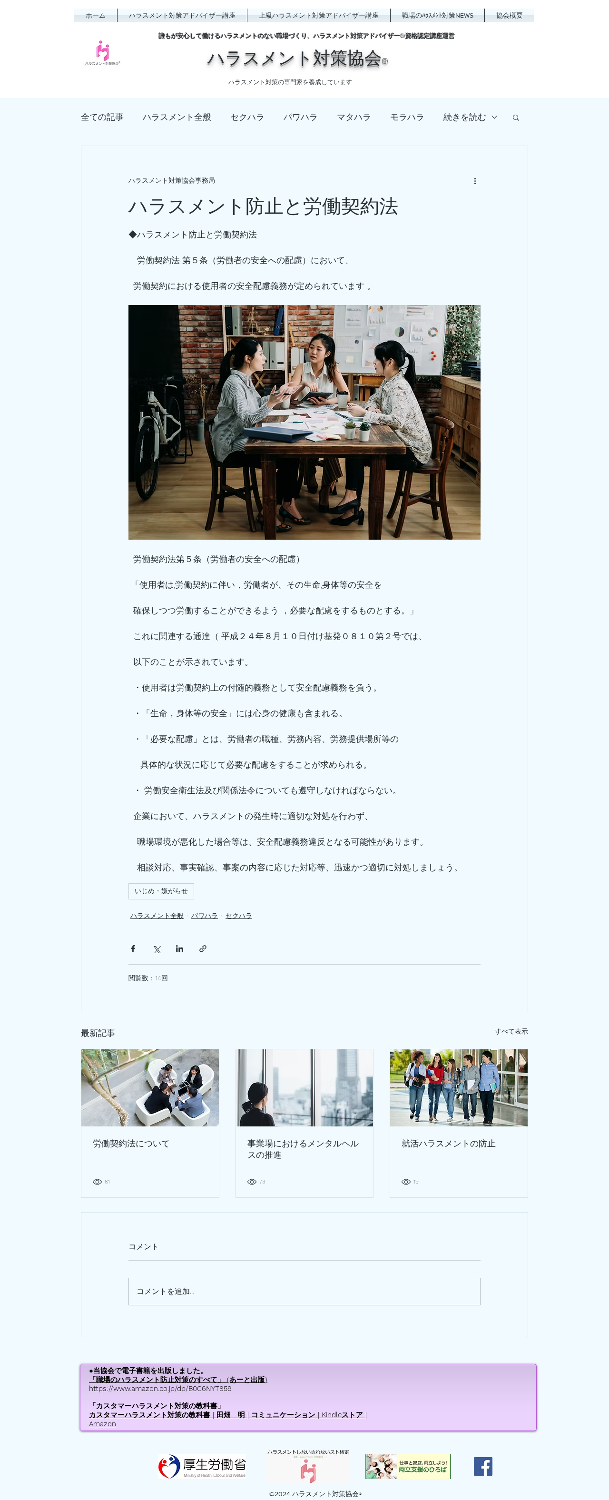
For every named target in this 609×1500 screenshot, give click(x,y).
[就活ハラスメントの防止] (459, 1087)
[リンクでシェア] (202, 948)
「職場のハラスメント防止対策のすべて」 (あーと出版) (178, 1379)
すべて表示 (511, 1031)
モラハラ (407, 117)
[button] (516, 117)
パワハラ (301, 117)
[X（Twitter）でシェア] (156, 948)
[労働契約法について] (150, 1087)
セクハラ (247, 117)
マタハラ (354, 117)
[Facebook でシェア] (133, 948)
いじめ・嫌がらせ (161, 891)
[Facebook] (483, 1466)
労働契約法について (131, 1143)
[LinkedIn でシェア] (179, 948)
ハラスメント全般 (177, 117)
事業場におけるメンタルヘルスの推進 (303, 1149)
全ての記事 (102, 117)
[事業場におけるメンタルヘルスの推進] (304, 1087)
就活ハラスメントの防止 (449, 1143)
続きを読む (464, 117)
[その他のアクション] (475, 180)
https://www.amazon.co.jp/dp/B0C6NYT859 (160, 1388)
